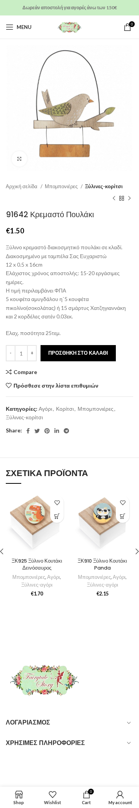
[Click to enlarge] (19, 159)
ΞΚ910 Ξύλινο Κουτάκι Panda (102, 564)
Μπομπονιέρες (62, 186)
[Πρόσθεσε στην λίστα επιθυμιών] (57, 502)
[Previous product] (114, 198)
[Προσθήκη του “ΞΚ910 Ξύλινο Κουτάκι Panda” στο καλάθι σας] (122, 516)
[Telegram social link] (66, 431)
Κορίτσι (65, 408)
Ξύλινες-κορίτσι (104, 186)
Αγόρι (45, 408)
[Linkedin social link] (56, 431)
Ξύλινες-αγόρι (37, 585)
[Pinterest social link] (47, 431)
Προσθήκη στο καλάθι (78, 353)
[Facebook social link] (28, 431)
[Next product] (129, 198)
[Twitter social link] (37, 431)
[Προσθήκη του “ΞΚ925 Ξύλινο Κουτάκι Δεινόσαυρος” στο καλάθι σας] (57, 516)
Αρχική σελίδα (22, 186)
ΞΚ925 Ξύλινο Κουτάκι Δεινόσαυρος (37, 564)
